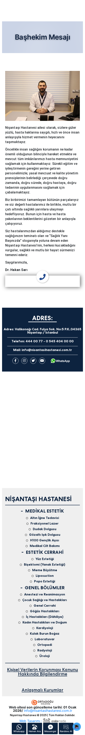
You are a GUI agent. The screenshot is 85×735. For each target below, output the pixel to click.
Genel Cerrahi (45, 605)
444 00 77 (34, 341)
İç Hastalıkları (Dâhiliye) (44, 616)
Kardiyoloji (44, 628)
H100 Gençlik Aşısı (44, 540)
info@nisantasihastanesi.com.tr (47, 350)
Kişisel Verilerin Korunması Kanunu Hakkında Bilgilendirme (42, 672)
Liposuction (45, 575)
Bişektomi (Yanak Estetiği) (44, 564)
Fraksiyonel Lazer (45, 523)
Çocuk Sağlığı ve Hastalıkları (44, 600)
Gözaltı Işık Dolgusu (44, 534)
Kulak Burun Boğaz (44, 633)
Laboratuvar (45, 639)
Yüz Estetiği (44, 559)
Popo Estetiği (44, 581)
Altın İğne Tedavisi (44, 518)
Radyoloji (44, 650)
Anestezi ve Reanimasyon (44, 594)
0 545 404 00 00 (60, 341)
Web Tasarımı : (31, 721)
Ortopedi (44, 644)
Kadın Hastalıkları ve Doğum (44, 622)
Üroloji (44, 656)
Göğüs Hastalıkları (44, 611)
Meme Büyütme (44, 570)
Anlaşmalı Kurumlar (42, 690)
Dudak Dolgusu (44, 529)
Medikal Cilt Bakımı (45, 546)
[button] (77, 727)
